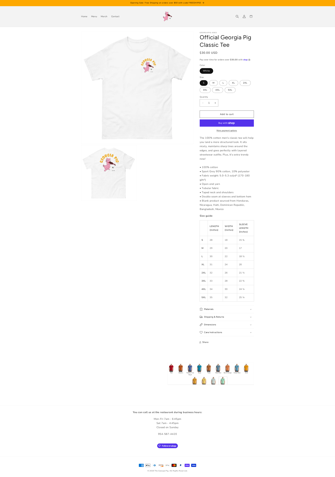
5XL (230, 89)
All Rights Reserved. (179, 471)
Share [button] (205, 342)
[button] (237, 16)
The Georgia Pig (162, 471)
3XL (205, 89)
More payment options (227, 130)
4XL (217, 89)
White (206, 70)
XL (233, 82)
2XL (245, 82)
